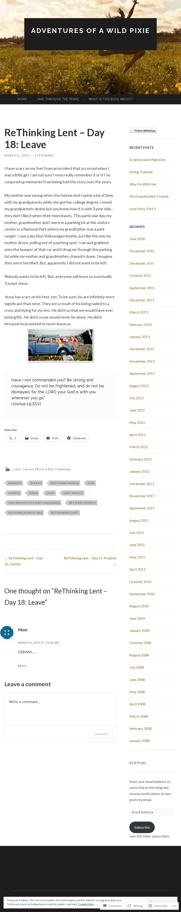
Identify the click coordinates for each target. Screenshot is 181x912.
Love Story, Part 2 (142, 208)
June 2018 (137, 239)
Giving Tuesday (141, 172)
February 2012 (140, 459)
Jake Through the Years (58, 99)
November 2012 (142, 361)
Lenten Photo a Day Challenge (47, 469)
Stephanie (44, 155)
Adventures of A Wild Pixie (90, 30)
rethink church (82, 502)
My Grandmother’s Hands (149, 196)
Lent (17, 469)
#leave (35, 483)
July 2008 (136, 667)
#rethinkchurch (65, 483)
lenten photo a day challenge (34, 502)
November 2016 (142, 251)
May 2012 (137, 422)
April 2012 (137, 434)
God (91, 483)
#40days (15, 483)
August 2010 (139, 606)
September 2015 (142, 288)
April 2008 (137, 704)
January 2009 (139, 630)
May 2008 (137, 692)
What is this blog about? (111, 99)
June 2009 (137, 618)
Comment (101, 734)
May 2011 (137, 557)
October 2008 (140, 643)
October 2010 (140, 581)
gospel (14, 493)
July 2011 (136, 532)
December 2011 (141, 484)
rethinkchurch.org (25, 512)
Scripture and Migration (147, 159)
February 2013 (140, 324)
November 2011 (142, 496)
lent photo (73, 493)
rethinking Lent (65, 512)
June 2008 (137, 679)
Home (22, 99)
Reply (22, 665)
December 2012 (141, 349)
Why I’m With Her (142, 184)
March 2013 (138, 312)
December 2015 (141, 263)
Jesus (33, 493)
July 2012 (136, 398)
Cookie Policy (86, 904)
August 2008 (139, 655)
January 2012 (139, 471)
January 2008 (139, 740)
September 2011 (142, 508)
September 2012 (142, 373)
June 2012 (137, 410)
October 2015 (140, 275)
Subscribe (142, 827)
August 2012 (139, 386)
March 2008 (138, 716)
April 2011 (137, 569)
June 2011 (137, 545)
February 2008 (140, 728)
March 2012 (138, 447)
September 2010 (142, 594)
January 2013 (139, 337)
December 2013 (141, 300)
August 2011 (139, 520)
